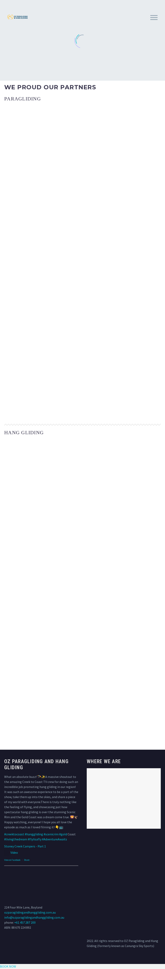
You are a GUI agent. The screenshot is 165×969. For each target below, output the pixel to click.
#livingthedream (15, 839)
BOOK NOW (8, 966)
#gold (63, 834)
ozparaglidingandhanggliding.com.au (30, 912)
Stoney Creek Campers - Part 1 (25, 846)
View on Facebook (12, 860)
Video (14, 852)
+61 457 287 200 (25, 922)
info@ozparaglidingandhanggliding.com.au (34, 917)
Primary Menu (154, 18)
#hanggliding (34, 834)
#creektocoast (14, 834)
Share (26, 860)
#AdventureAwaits (54, 839)
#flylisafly (34, 839)
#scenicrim (51, 834)
